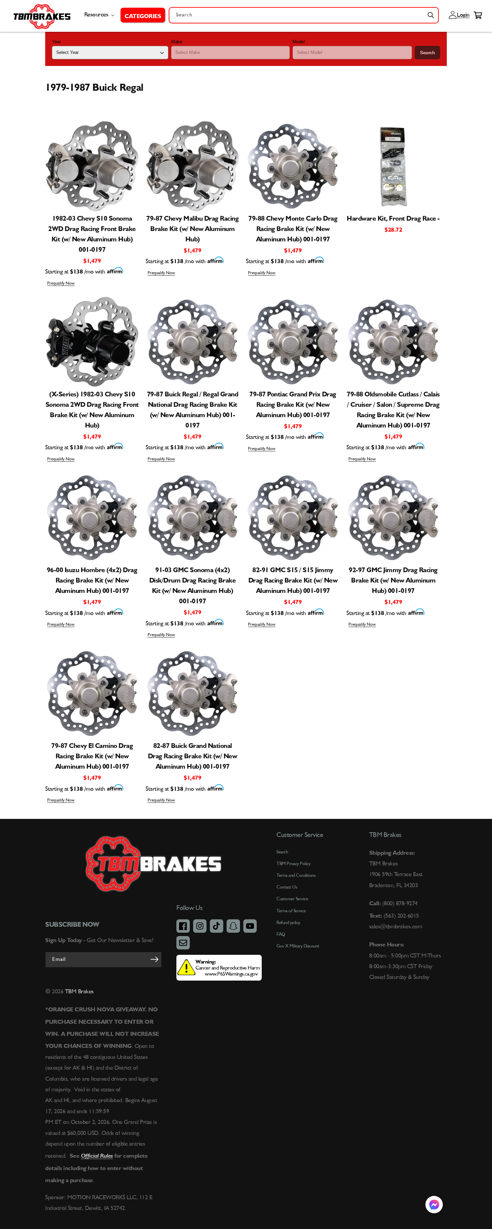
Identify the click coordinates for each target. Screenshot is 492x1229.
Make (176, 41)
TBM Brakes (78, 992)
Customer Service (292, 899)
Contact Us (286, 887)
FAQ (280, 934)
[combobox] (303, 15)
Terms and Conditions (295, 875)
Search (427, 52)
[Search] (430, 15)
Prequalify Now (61, 283)
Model (299, 41)
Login (462, 15)
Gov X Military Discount (297, 946)
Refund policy (288, 922)
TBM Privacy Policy (293, 863)
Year (56, 41)
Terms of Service (291, 911)
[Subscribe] (154, 959)
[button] (143, 15)
